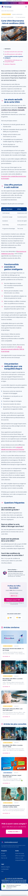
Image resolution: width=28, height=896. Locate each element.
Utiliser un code (19, 858)
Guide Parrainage (19, 853)
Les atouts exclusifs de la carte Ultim (14, 51)
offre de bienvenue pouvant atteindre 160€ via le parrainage (12, 349)
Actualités (3, 855)
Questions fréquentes (10, 64)
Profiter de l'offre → (14, 832)
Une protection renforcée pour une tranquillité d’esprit (13, 60)
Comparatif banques (20, 860)
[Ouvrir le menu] (26, 6)
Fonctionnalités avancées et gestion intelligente (14, 57)
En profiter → (22, 3)
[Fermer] (26, 3)
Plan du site (4, 858)
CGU (2, 871)
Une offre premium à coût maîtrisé (13, 54)
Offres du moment (19, 855)
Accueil (3, 853)
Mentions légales (5, 867)
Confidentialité (5, 869)
